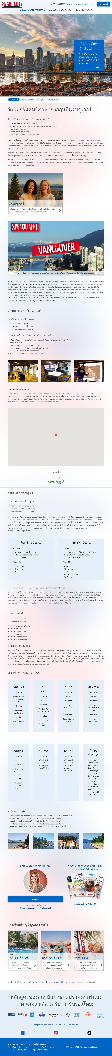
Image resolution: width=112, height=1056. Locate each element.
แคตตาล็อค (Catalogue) (60, 10)
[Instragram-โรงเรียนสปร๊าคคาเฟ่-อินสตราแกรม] (56, 1033)
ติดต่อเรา (70, 4)
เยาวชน (58, 1025)
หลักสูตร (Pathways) (83, 10)
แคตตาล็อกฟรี (82, 4)
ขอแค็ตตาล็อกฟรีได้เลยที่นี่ (85, 904)
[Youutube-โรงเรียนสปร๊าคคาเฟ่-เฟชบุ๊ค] (22, 1033)
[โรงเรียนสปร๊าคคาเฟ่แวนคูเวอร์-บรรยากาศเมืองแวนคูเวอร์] (18, 841)
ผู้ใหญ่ (65, 1025)
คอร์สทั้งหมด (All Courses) (31, 10)
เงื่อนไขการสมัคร (48, 1047)
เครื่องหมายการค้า (31, 1047)
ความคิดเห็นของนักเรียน (38, 1044)
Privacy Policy (23, 1049)
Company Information (39, 1049)
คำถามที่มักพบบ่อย (15, 1047)
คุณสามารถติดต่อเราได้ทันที (35, 866)
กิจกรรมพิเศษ (53, 99)
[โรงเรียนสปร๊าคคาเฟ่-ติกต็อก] (89, 1033)
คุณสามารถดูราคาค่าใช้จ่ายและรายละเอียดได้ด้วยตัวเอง (85, 867)
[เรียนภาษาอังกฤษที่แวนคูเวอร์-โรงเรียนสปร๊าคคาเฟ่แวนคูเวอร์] (23, 371)
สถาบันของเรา (27, 99)
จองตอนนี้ (104, 4)
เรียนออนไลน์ (73, 1025)
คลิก (97, 67)
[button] (56, 435)
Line (92, 4)
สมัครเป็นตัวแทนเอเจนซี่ (17, 1044)
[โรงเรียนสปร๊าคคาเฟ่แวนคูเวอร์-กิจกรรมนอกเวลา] (68, 841)
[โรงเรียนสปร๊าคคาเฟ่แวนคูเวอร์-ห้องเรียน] (56, 371)
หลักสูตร (40, 99)
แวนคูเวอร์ (14, 99)
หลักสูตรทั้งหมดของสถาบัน (43, 1025)
